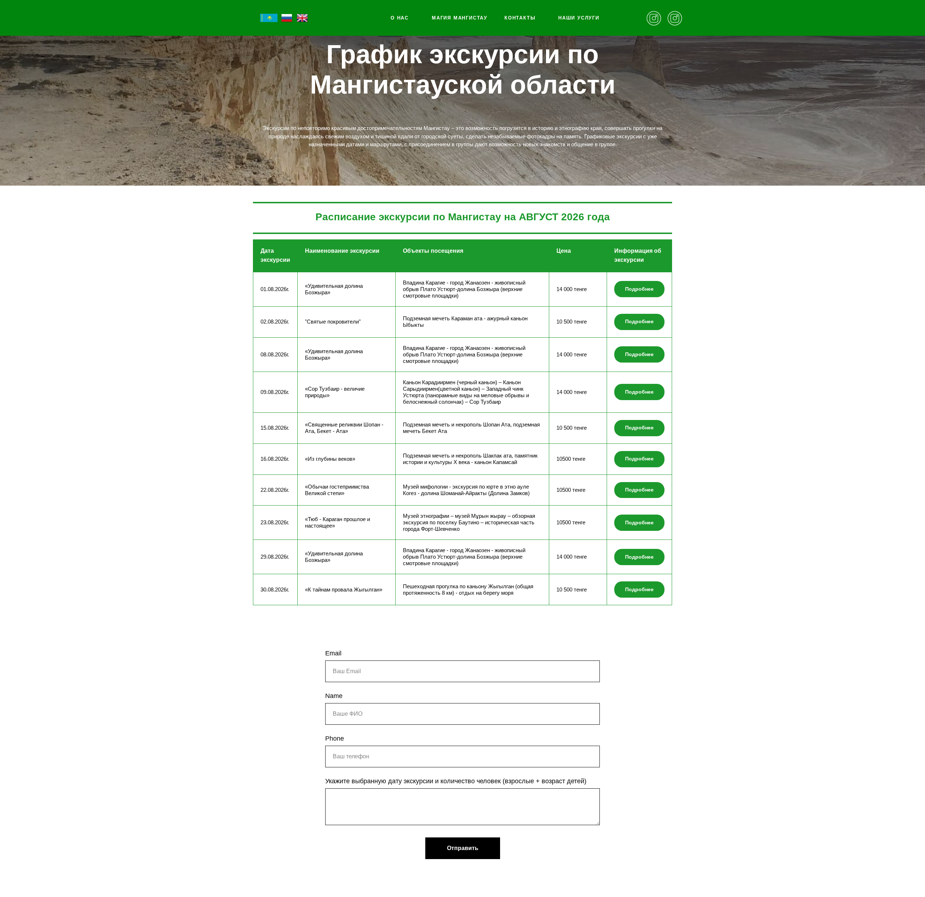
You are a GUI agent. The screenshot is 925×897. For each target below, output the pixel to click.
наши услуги (578, 18)
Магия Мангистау (459, 18)
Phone (334, 738)
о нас (400, 18)
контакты (519, 18)
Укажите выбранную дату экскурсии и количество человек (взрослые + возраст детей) (455, 781)
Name (334, 695)
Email (333, 653)
